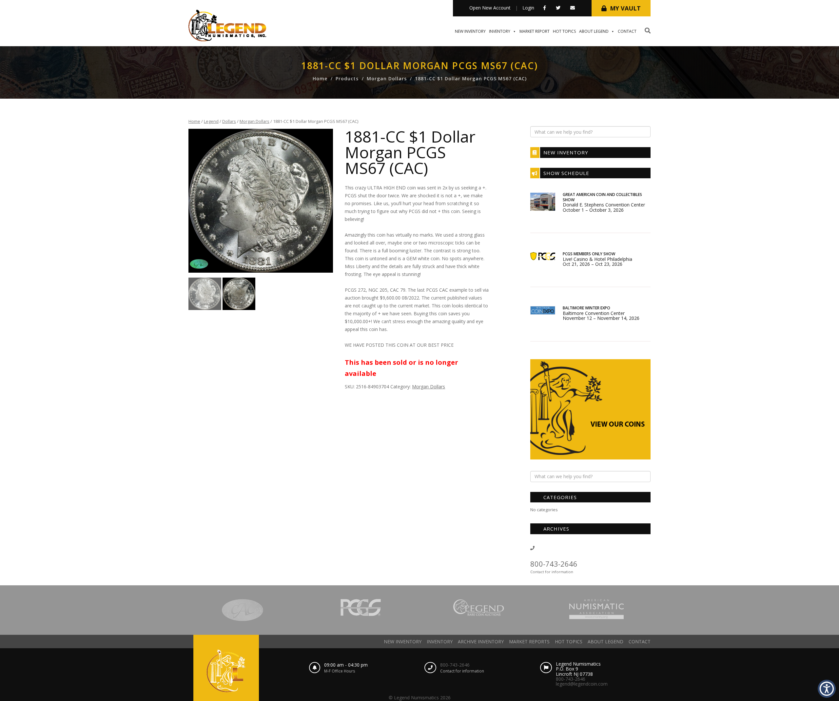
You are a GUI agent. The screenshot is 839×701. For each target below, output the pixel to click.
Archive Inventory (481, 641)
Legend (211, 121)
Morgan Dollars (387, 78)
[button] (544, 8)
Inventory (499, 31)
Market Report (534, 31)
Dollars (229, 121)
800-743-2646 (553, 564)
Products (347, 78)
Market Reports (529, 641)
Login (528, 8)
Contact (627, 31)
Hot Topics (564, 31)
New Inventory (470, 31)
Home (320, 78)
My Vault (625, 8)
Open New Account (490, 8)
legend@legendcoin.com (582, 684)
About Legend (594, 31)
